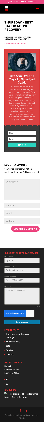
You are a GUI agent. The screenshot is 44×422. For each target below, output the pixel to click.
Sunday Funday (13, 341)
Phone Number (10, 276)
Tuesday (10, 354)
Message (7, 286)
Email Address (10, 266)
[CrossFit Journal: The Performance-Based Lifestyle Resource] (22, 397)
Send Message (22, 322)
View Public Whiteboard (15, 43)
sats (8, 346)
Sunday (9, 350)
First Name (9, 256)
